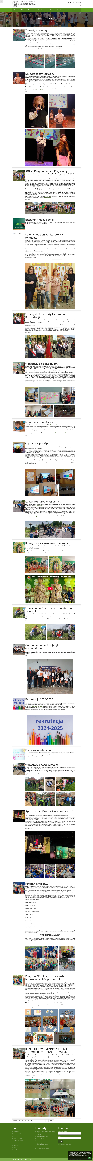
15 (19, 1120)
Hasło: (59, 1136)
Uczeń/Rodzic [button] (41, 9)
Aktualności (49, 21)
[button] (70, 3)
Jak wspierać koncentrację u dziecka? (52, 432)
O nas (15, 1147)
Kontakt (15, 1149)
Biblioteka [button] (51, 9)
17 (25, 1120)
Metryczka (16, 1143)
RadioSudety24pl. (40, 89)
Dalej (50, 1120)
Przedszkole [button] (31, 9)
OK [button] (89, 1157)
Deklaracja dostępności (19, 1136)
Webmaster (16, 1131)
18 (28, 1120)
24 (46, 1120)
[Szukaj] (80, 5)
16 (22, 1120)
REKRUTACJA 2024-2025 (36, 706)
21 (37, 1120)
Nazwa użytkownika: (62, 1131)
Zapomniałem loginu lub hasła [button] (64, 1144)
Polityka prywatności (18, 1140)
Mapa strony (16, 1145)
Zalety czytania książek (66, 432)
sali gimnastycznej (38, 505)
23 (43, 1120)
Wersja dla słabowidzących (18, 1159)
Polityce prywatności (85, 1155)
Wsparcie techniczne (18, 1133)
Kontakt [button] (67, 9)
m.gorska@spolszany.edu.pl (43, 1138)
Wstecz (15, 1120)
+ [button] (66, 2)
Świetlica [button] (59, 9)
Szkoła (42, 21)
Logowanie (78, 2)
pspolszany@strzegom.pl (42, 1136)
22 (40, 1120)
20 (34, 1120)
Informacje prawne (18, 1138)
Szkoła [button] (22, 9)
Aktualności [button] (16, 9)
